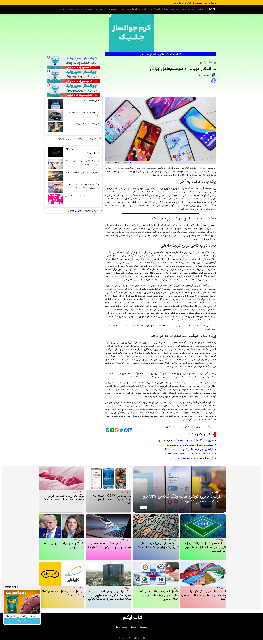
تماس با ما (121, 627)
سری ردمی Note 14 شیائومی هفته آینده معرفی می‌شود (185, 441)
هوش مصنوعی (111, 9)
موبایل (200, 9)
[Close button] (39, 587)
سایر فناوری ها (68, 9)
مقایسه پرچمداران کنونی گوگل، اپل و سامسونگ (189, 445)
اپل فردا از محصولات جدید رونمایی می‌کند (192, 458)
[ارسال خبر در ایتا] (116, 430)
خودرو (79, 9)
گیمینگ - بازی (154, 9)
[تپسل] (110, 15)
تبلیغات (143, 627)
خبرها (133, 627)
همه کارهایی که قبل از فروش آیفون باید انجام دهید (187, 454)
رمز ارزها (99, 9)
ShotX (211, 9)
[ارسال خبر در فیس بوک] (125, 430)
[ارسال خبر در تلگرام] (107, 430)
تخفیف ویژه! (22, 621)
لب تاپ (191, 9)
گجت (143, 9)
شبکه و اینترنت (133, 9)
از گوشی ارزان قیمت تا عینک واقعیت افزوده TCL (189, 449)
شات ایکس (74, 138)
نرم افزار (165, 9)
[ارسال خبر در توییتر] (121, 430)
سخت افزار (175, 9)
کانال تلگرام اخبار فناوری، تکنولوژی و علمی (160, 54)
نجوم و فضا (88, 9)
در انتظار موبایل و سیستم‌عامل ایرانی (183, 69)
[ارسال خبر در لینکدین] (130, 430)
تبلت (184, 9)
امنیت (121, 9)
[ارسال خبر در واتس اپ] (111, 430)
